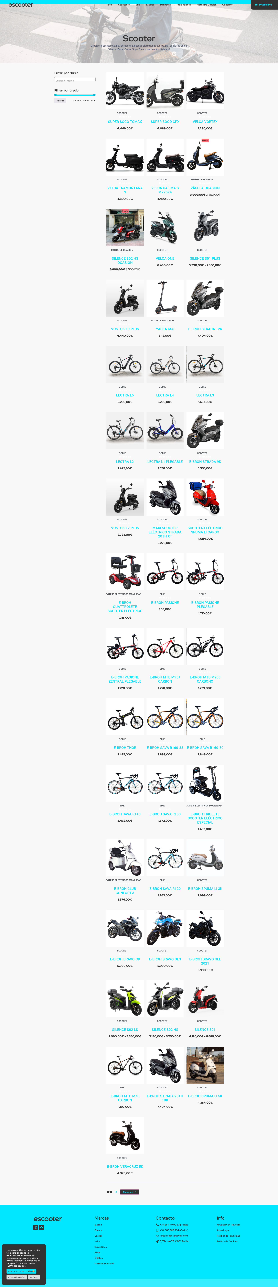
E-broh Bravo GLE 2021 (205, 958)
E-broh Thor (125, 744)
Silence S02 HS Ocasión (125, 257)
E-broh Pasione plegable (205, 601)
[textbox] (74, 77)
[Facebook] (41, 1223)
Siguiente (128, 1188)
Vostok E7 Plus (125, 524)
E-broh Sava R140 (125, 810)
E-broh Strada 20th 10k (165, 1094)
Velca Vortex (205, 118)
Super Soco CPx (165, 118)
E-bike (122, 383)
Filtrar (60, 97)
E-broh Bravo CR (125, 956)
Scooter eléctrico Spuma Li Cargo (205, 526)
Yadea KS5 (165, 325)
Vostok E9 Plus (125, 325)
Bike (162, 590)
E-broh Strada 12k (205, 325)
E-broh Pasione (165, 599)
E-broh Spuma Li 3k (205, 885)
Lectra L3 (205, 392)
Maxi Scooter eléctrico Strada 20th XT (165, 528)
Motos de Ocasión (202, 176)
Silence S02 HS (165, 1026)
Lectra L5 (125, 392)
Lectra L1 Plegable (165, 458)
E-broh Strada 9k (205, 458)
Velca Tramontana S (125, 186)
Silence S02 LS (125, 1026)
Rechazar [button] (34, 1277)
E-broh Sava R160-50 (205, 744)
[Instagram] (35, 1223)
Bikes (97, 1248)
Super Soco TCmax (125, 118)
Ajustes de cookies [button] (16, 1277)
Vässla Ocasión (205, 184)
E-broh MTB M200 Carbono (205, 676)
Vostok (98, 1232)
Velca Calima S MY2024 (165, 186)
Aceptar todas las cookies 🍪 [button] (21, 1271)
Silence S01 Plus (205, 255)
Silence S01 (205, 1026)
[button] (139, 1285)
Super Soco (101, 1243)
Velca (97, 1237)
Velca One (165, 255)
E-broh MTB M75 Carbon (125, 1094)
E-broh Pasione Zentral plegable (125, 676)
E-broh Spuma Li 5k (205, 1092)
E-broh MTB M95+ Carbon (165, 676)
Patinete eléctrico (162, 317)
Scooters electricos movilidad (122, 590)
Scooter (122, 109)
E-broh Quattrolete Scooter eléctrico (125, 603)
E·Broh (98, 1221)
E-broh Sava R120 (165, 885)
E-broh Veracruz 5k (125, 1163)
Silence (98, 1226)
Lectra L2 (125, 458)
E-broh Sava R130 (165, 810)
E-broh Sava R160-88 (165, 744)
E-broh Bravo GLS (165, 956)
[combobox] (75, 76)
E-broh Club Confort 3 (125, 887)
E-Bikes (99, 1254)
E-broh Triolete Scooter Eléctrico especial (205, 814)
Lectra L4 (165, 392)
